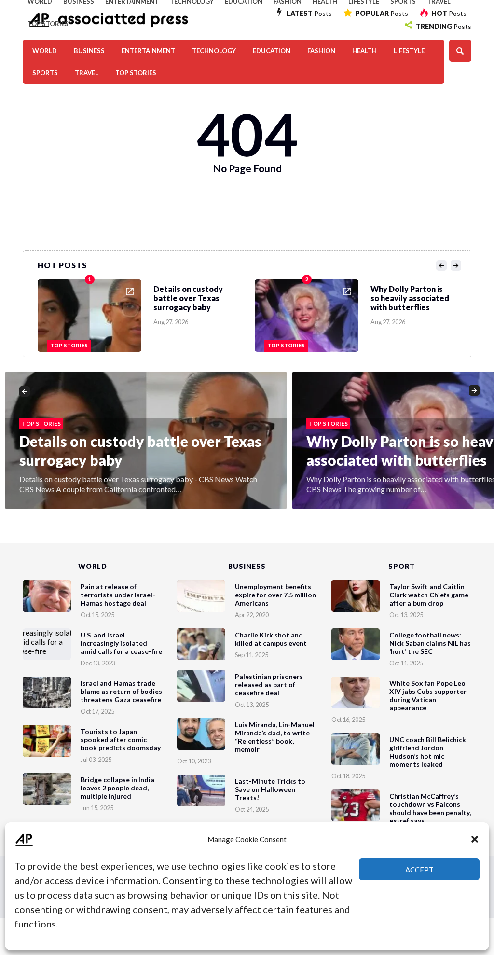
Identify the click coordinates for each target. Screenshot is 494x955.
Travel (86, 73)
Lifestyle (409, 51)
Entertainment (148, 51)
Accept (419, 869)
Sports (45, 73)
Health (364, 51)
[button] (475, 839)
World (44, 51)
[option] (146, 313)
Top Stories (48, 24)
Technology (214, 51)
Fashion (321, 51)
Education (271, 51)
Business (89, 51)
